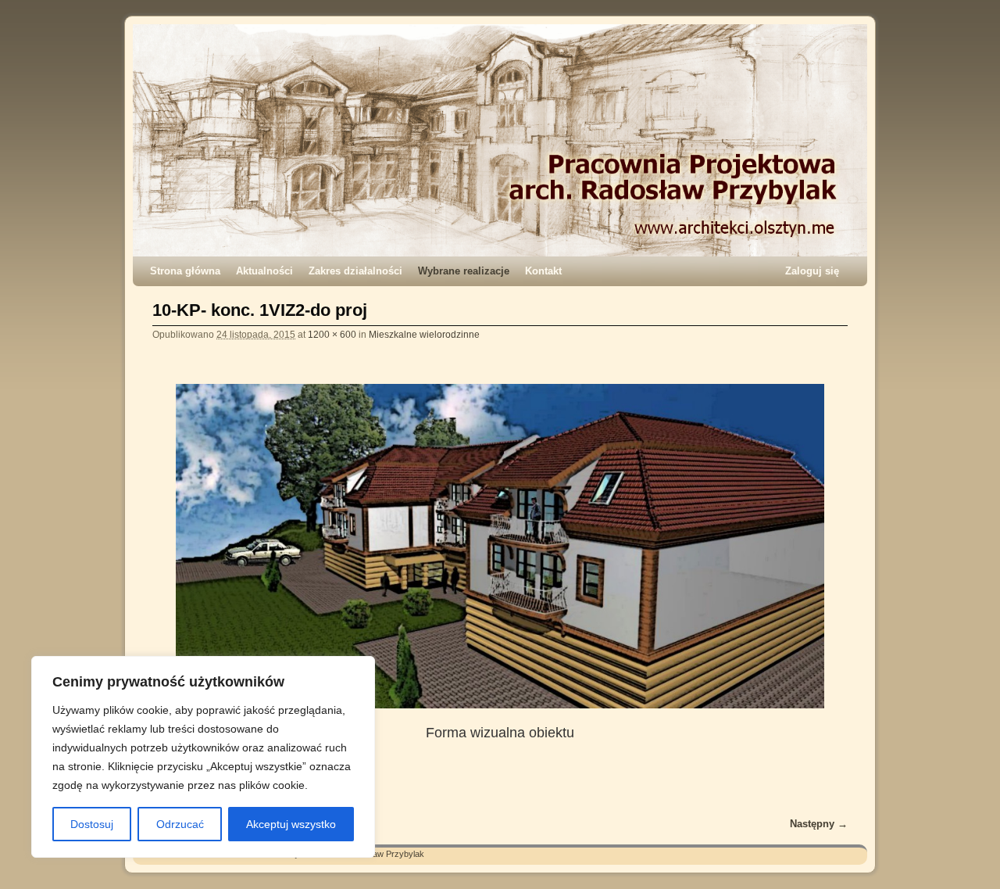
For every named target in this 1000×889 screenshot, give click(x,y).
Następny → (819, 824)
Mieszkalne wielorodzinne (424, 334)
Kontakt (543, 271)
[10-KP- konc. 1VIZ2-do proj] (500, 546)
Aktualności (264, 271)
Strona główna (185, 271)
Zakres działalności (355, 271)
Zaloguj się (812, 271)
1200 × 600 (332, 334)
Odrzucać (180, 824)
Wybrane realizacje (463, 271)
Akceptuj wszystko (291, 824)
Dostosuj (91, 824)
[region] (203, 757)
